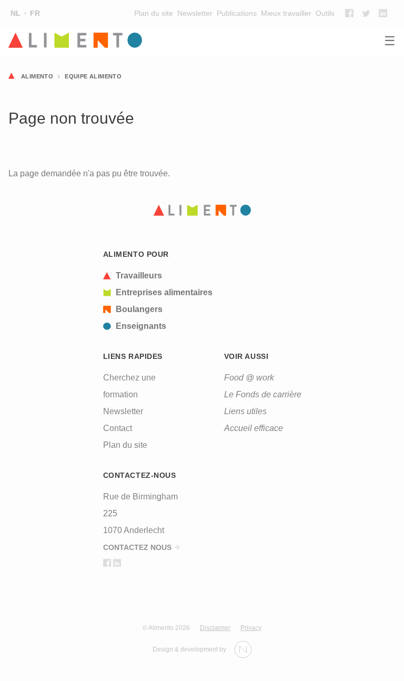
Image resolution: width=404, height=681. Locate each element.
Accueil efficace (253, 428)
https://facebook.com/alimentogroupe (349, 13)
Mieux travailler (286, 13)
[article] (158, 275)
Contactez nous (137, 547)
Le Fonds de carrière (262, 394)
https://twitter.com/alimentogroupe (366, 13)
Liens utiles (245, 411)
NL (16, 13)
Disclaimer (215, 628)
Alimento (37, 76)
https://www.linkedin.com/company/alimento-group (383, 13)
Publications (237, 13)
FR (35, 13)
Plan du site (153, 13)
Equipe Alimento (93, 76)
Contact (117, 428)
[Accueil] (202, 41)
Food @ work (249, 377)
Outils (325, 13)
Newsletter (195, 13)
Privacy (250, 628)
